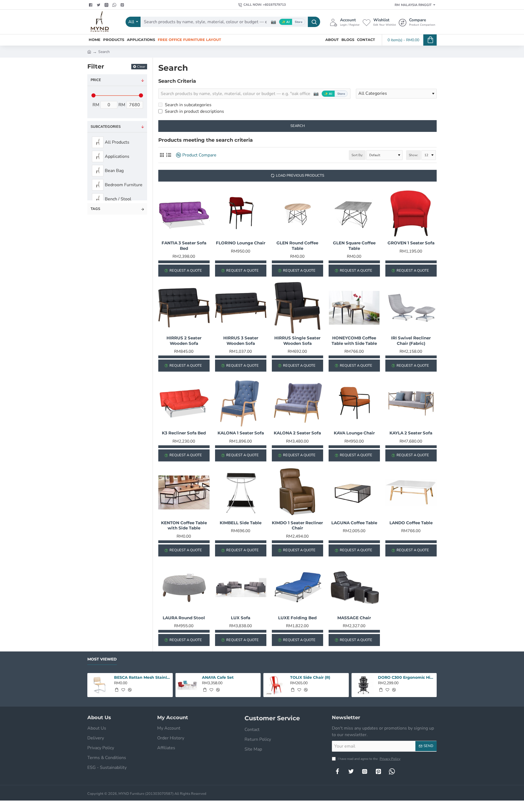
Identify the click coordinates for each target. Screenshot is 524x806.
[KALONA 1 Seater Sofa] (240, 402)
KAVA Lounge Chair (354, 432)
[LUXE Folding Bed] (297, 587)
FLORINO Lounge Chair (240, 242)
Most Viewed (102, 659)
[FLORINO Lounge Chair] (240, 212)
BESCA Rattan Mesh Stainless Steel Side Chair (142, 677)
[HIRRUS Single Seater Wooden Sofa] (297, 307)
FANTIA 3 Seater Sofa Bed (184, 245)
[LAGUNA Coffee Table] (354, 492)
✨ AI (286, 22)
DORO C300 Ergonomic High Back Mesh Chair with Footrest (406, 677)
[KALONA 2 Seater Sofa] (297, 402)
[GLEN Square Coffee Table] (354, 212)
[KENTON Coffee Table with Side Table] (184, 492)
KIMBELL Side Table (240, 522)
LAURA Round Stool (184, 617)
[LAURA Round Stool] (184, 587)
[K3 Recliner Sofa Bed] (184, 402)
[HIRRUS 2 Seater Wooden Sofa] (184, 307)
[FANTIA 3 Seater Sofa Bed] (184, 212)
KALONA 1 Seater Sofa (241, 432)
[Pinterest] (123, 5)
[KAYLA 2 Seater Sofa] (411, 402)
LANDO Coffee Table (411, 522)
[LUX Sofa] (240, 587)
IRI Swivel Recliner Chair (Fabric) (411, 340)
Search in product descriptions (194, 111)
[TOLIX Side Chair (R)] (275, 685)
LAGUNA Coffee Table (354, 522)
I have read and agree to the (368, 759)
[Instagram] (364, 771)
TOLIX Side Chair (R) (310, 677)
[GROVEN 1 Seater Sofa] (411, 212)
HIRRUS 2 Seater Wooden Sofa (183, 340)
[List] (168, 155)
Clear (141, 66)
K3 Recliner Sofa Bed (184, 432)
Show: (413, 155)
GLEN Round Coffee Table (297, 245)
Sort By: (357, 155)
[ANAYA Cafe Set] (187, 685)
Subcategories (106, 126)
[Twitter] (99, 5)
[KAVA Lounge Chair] (354, 402)
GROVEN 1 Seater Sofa (411, 242)
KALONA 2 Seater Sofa (297, 432)
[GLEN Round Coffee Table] (297, 212)
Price (96, 80)
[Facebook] (91, 5)
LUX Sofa (240, 617)
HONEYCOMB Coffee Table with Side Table (354, 340)
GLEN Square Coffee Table (354, 245)
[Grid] (161, 155)
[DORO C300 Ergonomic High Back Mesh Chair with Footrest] (363, 685)
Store (298, 22)
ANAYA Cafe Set (218, 677)
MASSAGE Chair (354, 617)
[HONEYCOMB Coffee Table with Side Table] (354, 307)
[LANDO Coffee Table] (411, 492)
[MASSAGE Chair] (354, 587)
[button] (116, 689)
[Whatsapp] (115, 5)
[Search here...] (314, 22)
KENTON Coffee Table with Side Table (184, 525)
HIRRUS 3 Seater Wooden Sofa (240, 340)
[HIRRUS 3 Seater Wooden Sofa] (240, 307)
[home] (89, 51)
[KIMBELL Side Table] (240, 492)
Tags (95, 208)
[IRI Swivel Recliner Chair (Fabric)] (411, 307)
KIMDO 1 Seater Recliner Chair (297, 525)
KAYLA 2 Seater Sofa (410, 432)
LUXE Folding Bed (297, 617)
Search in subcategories (188, 105)
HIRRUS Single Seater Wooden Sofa (297, 340)
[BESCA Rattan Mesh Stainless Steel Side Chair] (99, 685)
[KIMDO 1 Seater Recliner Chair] (297, 492)
